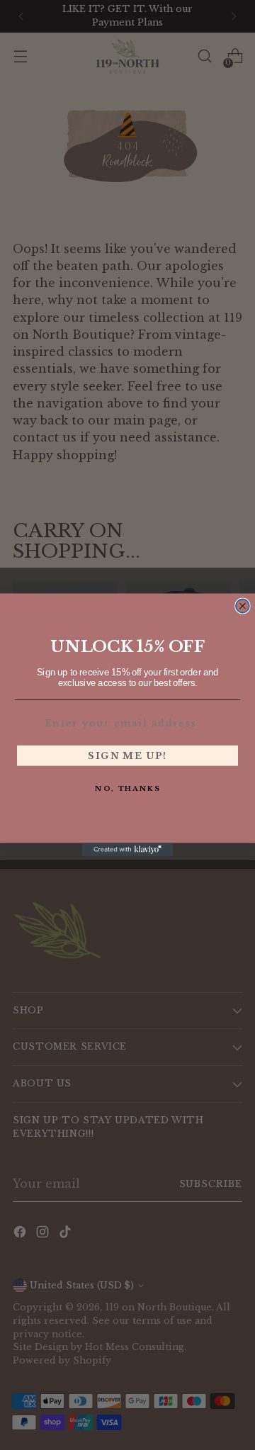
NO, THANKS (127, 788)
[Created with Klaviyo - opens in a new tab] (127, 849)
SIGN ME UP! (127, 755)
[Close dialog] (242, 605)
